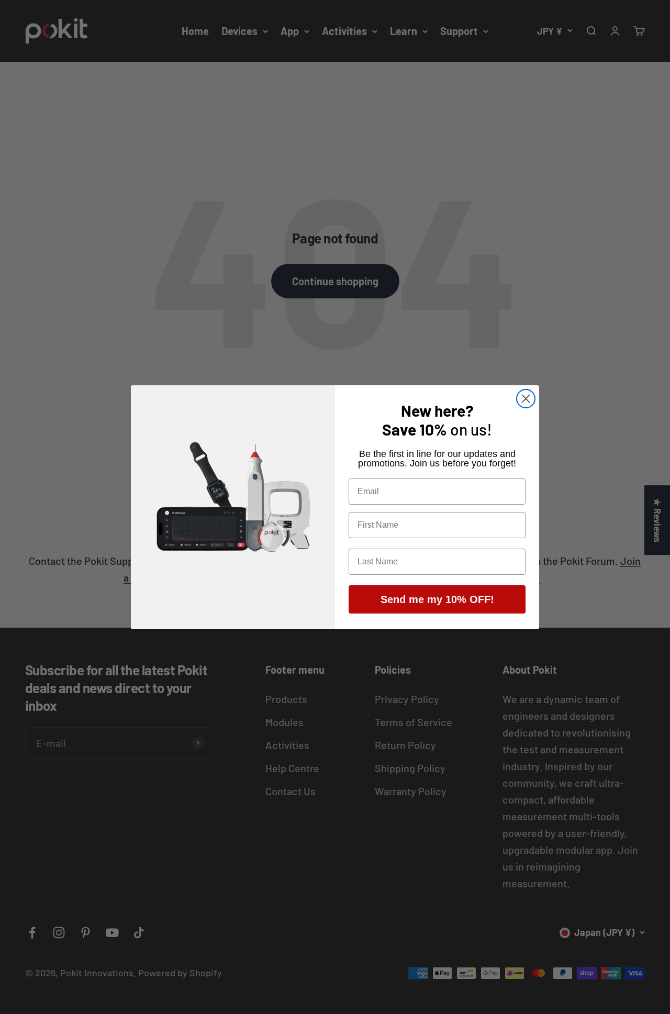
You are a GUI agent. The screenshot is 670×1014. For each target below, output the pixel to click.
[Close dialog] (526, 398)
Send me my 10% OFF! (437, 599)
